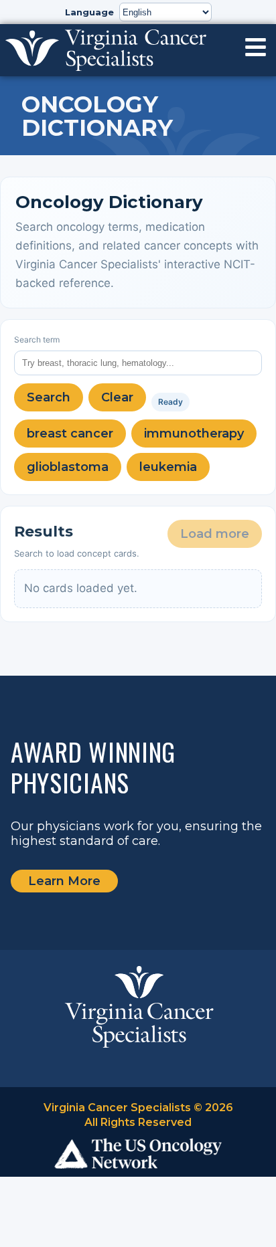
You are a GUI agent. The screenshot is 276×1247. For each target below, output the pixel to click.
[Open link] (255, 47)
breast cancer (70, 433)
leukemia (168, 467)
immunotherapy (194, 433)
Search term (37, 339)
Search (48, 397)
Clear (117, 397)
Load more (214, 533)
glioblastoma (68, 467)
